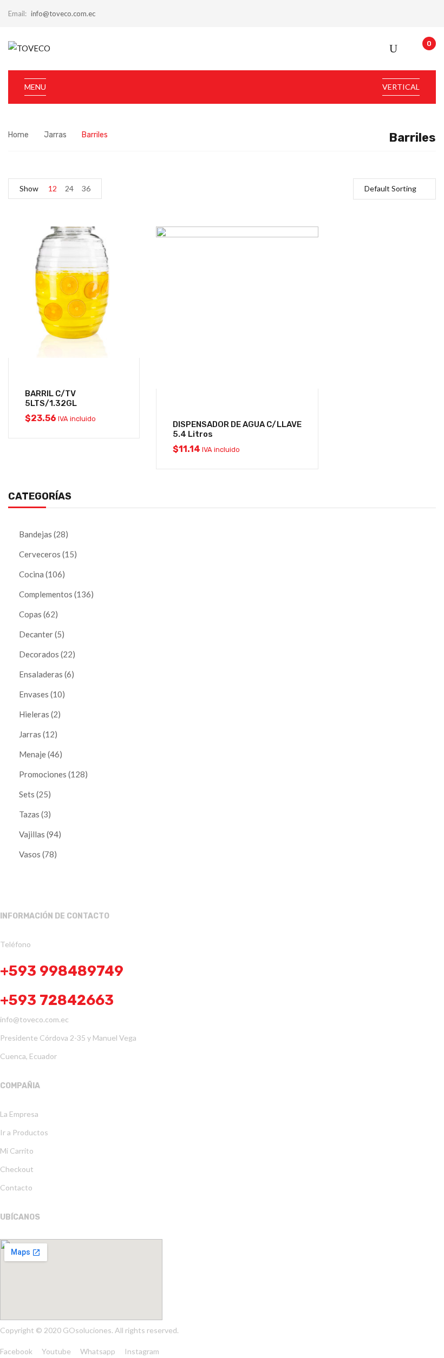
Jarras (55, 134)
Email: (17, 13)
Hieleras (34, 714)
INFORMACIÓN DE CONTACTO (54, 916)
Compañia (20, 1085)
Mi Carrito (17, 1150)
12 (52, 188)
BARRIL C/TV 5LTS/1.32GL (51, 398)
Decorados (39, 654)
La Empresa (19, 1114)
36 (86, 188)
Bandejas (35, 534)
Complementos (46, 594)
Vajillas (32, 834)
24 (69, 188)
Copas (30, 614)
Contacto (16, 1187)
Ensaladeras (41, 674)
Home (18, 134)
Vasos (30, 854)
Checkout (17, 1169)
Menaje (32, 754)
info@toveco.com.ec (63, 13)
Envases (34, 694)
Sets (27, 794)
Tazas (29, 814)
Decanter (36, 634)
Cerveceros (40, 554)
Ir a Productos (24, 1132)
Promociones (43, 774)
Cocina (31, 574)
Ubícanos (20, 1217)
